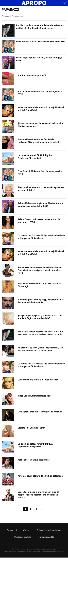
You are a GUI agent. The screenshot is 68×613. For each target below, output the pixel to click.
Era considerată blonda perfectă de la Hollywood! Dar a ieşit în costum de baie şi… (39, 141)
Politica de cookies (22, 537)
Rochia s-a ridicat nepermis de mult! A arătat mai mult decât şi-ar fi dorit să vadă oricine (40, 27)
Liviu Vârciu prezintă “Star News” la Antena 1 (40, 411)
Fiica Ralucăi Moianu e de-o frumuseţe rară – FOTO (41, 41)
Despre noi (12, 530)
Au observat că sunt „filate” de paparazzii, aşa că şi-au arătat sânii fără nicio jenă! (40, 349)
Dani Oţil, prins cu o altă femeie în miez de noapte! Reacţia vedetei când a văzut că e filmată (38, 495)
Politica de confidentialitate (49, 530)
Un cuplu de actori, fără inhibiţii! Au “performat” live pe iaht (35, 157)
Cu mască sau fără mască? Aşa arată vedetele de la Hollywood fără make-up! (41, 237)
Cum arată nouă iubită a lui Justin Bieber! (38, 379)
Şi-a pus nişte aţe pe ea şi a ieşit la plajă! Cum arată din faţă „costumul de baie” (40, 317)
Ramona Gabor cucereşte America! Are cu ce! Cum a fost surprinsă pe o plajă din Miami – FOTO (40, 270)
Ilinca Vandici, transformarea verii (34, 395)
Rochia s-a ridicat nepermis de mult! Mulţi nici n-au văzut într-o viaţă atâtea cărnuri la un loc (40, 333)
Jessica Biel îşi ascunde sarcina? (34, 459)
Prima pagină (7, 16)
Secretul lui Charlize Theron (31, 427)
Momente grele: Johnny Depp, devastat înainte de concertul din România (41, 301)
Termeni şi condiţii (45, 537)
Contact (26, 530)
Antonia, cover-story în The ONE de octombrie (40, 475)
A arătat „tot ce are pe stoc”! (32, 75)
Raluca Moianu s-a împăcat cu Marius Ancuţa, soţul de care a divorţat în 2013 (40, 204)
